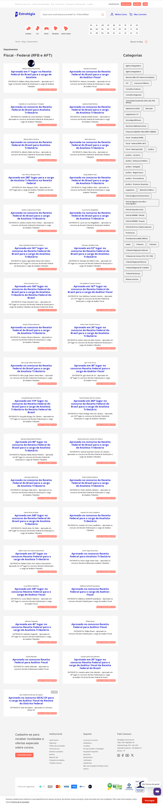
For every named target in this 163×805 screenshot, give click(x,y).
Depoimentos (88, 757)
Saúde (128, 244)
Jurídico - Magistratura (134, 173)
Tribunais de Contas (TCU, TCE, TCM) (139, 256)
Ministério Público (147, 190)
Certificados (87, 760)
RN (97, 33)
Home (17, 41)
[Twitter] (132, 755)
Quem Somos (53, 740)
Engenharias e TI (132, 114)
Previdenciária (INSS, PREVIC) (137, 239)
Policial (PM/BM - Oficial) (135, 215)
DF (125, 25)
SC (120, 33)
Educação (149, 109)
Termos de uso (54, 749)
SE (125, 33)
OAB (145, 4)
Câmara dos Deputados (41, 4)
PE (125, 29)
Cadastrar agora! (24, 755)
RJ (91, 33)
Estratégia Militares (133, 120)
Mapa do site (53, 757)
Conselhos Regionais (134, 95)
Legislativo (130, 190)
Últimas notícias (132, 279)
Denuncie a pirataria (56, 752)
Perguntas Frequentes (90, 752)
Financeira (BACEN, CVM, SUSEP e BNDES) (141, 132)
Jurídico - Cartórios (133, 155)
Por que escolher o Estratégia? (93, 749)
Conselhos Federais (133, 89)
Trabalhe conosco (55, 763)
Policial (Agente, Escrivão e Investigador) (136, 203)
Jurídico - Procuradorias (135, 178)
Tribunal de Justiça (133, 274)
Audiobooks (87, 763)
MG (97, 29)
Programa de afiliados (56, 760)
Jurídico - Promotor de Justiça (137, 184)
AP (108, 25)
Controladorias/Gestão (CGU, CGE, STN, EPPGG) (140, 102)
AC (91, 25)
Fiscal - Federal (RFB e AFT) (47, 90)
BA (114, 25)
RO (102, 33)
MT (108, 29)
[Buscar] (102, 14)
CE (120, 25)
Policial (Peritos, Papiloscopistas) (138, 227)
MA (91, 29)
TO (137, 33)
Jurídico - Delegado (133, 167)
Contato (90, 4)
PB (120, 29)
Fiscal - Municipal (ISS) (134, 149)
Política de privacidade (57, 746)
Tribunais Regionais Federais (137, 250)
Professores (60, 4)
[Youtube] (127, 755)
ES (131, 25)
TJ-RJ (52, 4)
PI (131, 29)
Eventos (52, 754)
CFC (127, 83)
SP (131, 33)
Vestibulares (87, 743)
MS (102, 29)
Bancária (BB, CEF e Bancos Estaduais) (140, 77)
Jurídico (151, 149)
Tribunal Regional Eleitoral (136, 262)
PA (114, 29)
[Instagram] (118, 755)
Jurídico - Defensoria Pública (136, 161)
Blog (23, 41)
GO (137, 25)
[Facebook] (123, 755)
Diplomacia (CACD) (133, 109)
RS (114, 33)
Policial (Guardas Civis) (134, 210)
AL (97, 25)
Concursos (126, 4)
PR (137, 29)
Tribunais (139, 244)
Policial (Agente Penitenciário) (137, 196)
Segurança (52, 743)
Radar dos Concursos (23, 4)
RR (108, 33)
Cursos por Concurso (90, 740)
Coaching (86, 746)
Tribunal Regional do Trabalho (137, 268)
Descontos (87, 754)
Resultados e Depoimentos (76, 4)
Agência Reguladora (133, 66)
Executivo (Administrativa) (136, 126)
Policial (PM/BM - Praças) (135, 221)
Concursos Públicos (141, 83)
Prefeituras (130, 233)
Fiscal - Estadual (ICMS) (134, 138)
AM (102, 25)
